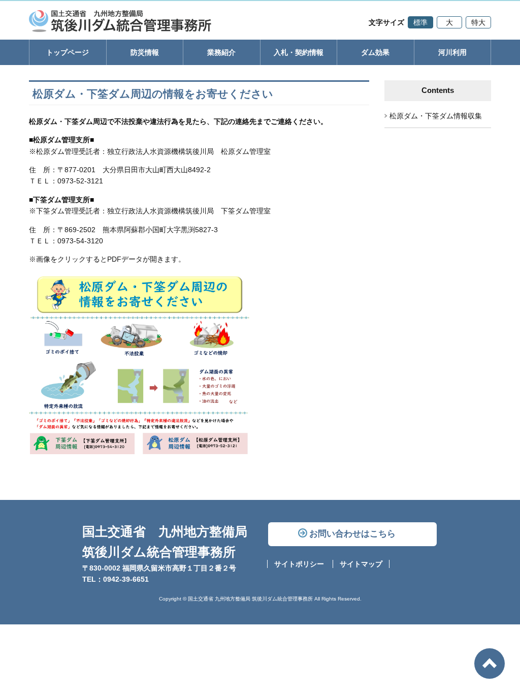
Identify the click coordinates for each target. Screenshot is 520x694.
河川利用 (452, 52)
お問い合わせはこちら (352, 534)
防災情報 (145, 52)
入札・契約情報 (298, 52)
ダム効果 (375, 52)
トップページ (67, 52)
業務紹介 (221, 52)
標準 (420, 22)
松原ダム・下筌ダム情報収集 (435, 116)
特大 (478, 22)
